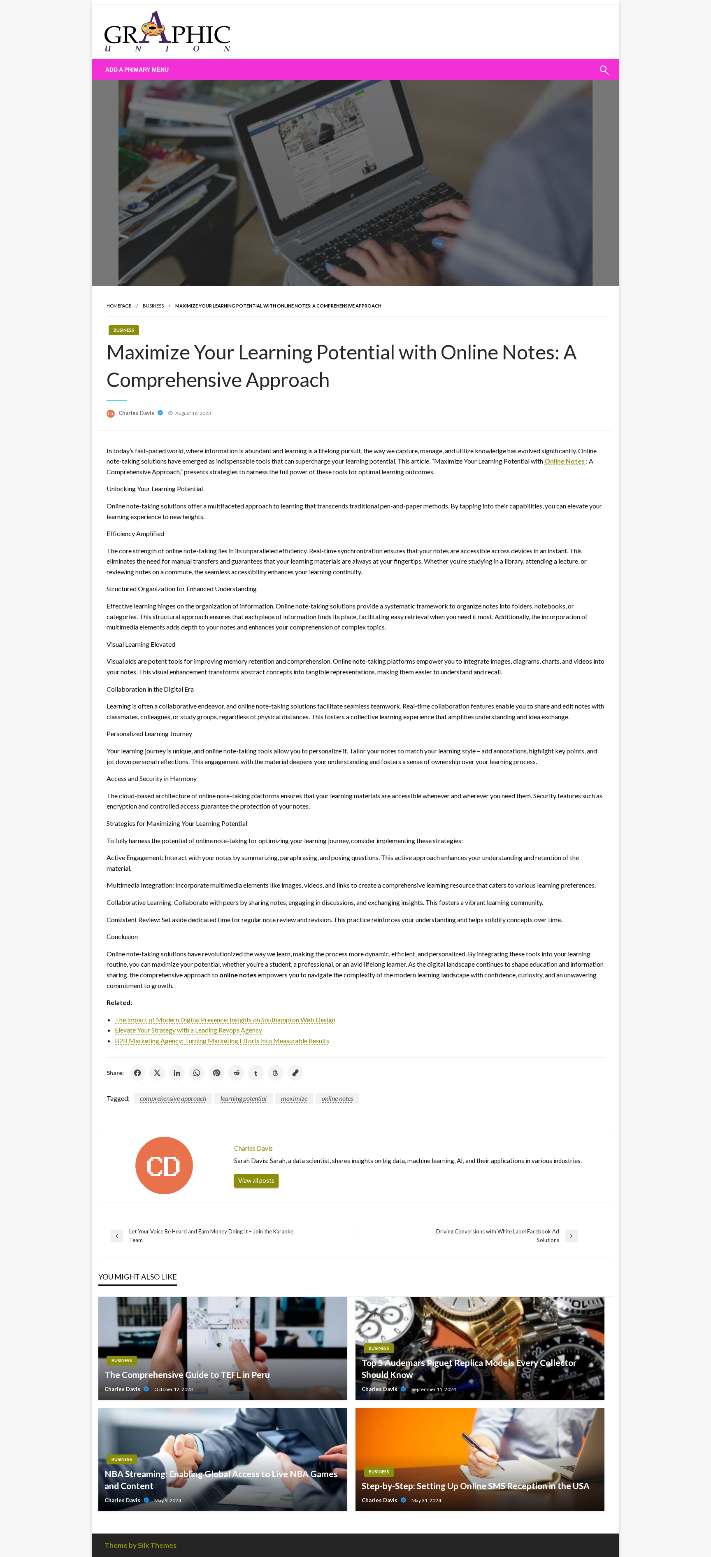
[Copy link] (295, 1073)
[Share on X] (157, 1073)
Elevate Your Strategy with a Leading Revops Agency (188, 1030)
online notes (337, 1098)
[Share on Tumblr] (256, 1073)
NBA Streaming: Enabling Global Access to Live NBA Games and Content (221, 1479)
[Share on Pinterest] (216, 1073)
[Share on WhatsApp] (196, 1073)
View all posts (256, 1180)
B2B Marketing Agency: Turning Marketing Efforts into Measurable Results (222, 1040)
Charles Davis (137, 413)
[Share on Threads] (275, 1073)
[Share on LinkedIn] (177, 1073)
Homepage (119, 305)
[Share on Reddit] (236, 1073)
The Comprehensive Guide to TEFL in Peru (187, 1374)
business (153, 305)
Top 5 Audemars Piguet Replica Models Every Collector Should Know (469, 1368)
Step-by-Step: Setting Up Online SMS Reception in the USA (476, 1485)
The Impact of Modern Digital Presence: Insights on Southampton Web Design (225, 1019)
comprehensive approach (173, 1098)
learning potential (244, 1098)
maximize (294, 1098)
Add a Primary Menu (137, 69)
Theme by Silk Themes (141, 1545)
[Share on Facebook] (137, 1073)
